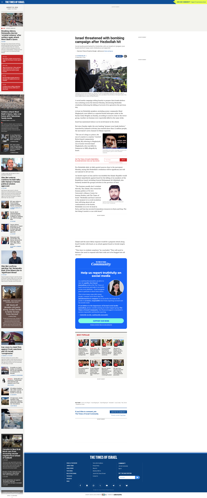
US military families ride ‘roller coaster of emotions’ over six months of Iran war (16, 391)
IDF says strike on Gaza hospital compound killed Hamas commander (16, 204)
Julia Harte (13, 394)
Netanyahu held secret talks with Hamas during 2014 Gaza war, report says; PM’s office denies (16, 240)
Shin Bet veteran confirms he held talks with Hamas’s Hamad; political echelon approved (10, 182)
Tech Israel (70, 471)
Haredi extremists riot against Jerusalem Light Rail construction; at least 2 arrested (12, 481)
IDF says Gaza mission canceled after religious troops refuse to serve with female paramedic (118, 372)
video (68, 481)
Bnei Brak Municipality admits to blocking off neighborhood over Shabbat (11, 79)
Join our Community (183, 2)
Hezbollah (111, 402)
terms (121, 162)
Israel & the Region (85, 402)
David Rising (20, 375)
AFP (19, 207)
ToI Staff (3, 41)
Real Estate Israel (71, 473)
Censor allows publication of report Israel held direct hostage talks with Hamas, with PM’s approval (16, 228)
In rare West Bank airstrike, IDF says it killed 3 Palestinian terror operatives (16, 137)
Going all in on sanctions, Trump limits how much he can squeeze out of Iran (15, 381)
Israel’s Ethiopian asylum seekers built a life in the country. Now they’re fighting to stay (94, 372)
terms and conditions (98, 463)
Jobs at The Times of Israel (99, 473)
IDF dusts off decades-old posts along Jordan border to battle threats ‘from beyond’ (95, 351)
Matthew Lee (14, 405)
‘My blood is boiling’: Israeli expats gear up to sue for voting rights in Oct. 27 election (118, 351)
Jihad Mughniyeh (104, 402)
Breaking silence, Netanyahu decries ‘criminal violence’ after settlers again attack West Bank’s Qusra (11, 35)
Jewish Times (70, 465)
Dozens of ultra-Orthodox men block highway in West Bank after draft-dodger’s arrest (12, 473)
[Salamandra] (118, 494)
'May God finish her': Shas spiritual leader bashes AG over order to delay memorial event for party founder (12, 69)
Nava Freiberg (11, 385)
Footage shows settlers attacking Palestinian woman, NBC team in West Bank (11, 88)
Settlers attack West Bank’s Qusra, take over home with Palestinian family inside (11, 115)
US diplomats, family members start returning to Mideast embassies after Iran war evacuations (16, 401)
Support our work (101, 321)
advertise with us (97, 471)
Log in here (122, 415)
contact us (95, 476)
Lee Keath (13, 375)
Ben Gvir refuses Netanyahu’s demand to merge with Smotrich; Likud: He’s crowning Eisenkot (107, 372)
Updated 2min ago (10, 28)
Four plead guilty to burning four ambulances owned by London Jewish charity (84, 371)
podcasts (69, 478)
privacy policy (96, 465)
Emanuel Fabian (5, 120)
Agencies (4, 355)
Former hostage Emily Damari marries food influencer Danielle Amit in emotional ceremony (107, 351)
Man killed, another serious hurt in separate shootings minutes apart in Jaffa (12, 60)
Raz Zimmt (124, 402)
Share (120, 56)
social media (118, 402)
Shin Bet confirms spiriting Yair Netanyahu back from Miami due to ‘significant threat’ (11, 269)
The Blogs (69, 476)
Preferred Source (108, 51)
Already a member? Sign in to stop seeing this (101, 324)
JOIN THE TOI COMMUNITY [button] (118, 412)
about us (95, 468)
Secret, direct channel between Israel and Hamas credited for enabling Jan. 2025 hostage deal (84, 351)
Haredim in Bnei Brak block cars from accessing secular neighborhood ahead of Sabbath (11, 453)
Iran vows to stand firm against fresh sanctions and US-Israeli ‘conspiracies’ (11, 350)
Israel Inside (70, 468)
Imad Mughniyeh (95, 402)
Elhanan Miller (81, 55)
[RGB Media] (104, 495)
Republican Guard (80, 404)
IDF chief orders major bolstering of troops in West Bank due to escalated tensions (16, 147)
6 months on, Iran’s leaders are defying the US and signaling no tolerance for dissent (16, 370)
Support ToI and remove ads (198, 2)
